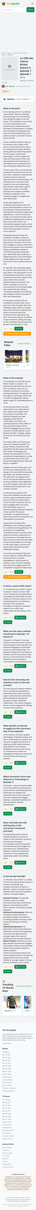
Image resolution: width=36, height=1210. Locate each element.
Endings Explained (8, 1091)
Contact (5, 1161)
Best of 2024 (6, 1057)
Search (30, 10)
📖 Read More (20, 617)
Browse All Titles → (25, 343)
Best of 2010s (6, 1066)
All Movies (5, 1052)
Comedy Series (7, 1128)
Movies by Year (7, 1153)
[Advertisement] (18, 33)
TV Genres (5, 1150)
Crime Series (6, 1133)
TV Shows (9, 53)
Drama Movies (7, 1077)
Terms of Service (7, 1167)
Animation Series (8, 1130)
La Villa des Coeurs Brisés (20, 53)
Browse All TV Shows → (25, 986)
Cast (6, 91)
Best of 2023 (6, 1060)
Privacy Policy (6, 1164)
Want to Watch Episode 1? (18, 334)
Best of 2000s (6, 1069)
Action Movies (7, 1083)
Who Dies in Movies (9, 1088)
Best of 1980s (6, 1074)
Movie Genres (7, 1147)
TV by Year (5, 1156)
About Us (5, 1159)
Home (3, 53)
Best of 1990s (6, 1071)
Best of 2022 (6, 1063)
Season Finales (7, 1139)
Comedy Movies (7, 1080)
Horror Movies (7, 1085)
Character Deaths (8, 1136)
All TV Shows (6, 1100)
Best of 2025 (6, 1055)
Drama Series (6, 1125)
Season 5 (4, 55)
